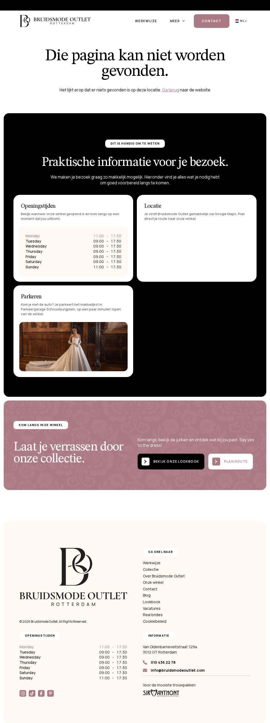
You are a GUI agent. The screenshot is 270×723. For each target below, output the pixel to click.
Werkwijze (146, 21)
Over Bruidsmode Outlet (164, 575)
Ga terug (170, 90)
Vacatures (152, 608)
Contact (211, 21)
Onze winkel (153, 582)
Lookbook (151, 601)
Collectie (151, 569)
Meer (175, 21)
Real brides (153, 614)
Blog (147, 595)
